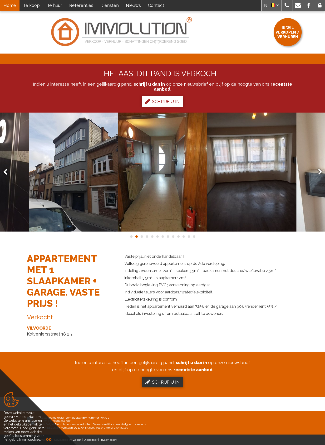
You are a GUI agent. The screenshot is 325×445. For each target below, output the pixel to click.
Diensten (109, 5)
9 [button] (173, 236)
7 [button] (162, 236)
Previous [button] (7, 172)
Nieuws (133, 5)
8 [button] (168, 236)
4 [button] (147, 236)
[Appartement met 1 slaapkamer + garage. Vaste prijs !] (73, 172)
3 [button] (141, 236)
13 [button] (194, 236)
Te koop (31, 5)
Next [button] (318, 172)
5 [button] (152, 236)
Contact (156, 5)
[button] (286, 5)
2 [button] (136, 236)
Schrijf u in (166, 101)
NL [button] (267, 5)
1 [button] (131, 236)
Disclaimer (90, 439)
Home (10, 5)
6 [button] (157, 236)
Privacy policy (108, 439)
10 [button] (178, 236)
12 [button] (189, 236)
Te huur (54, 5)
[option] (73, 172)
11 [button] (183, 236)
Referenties (81, 5)
